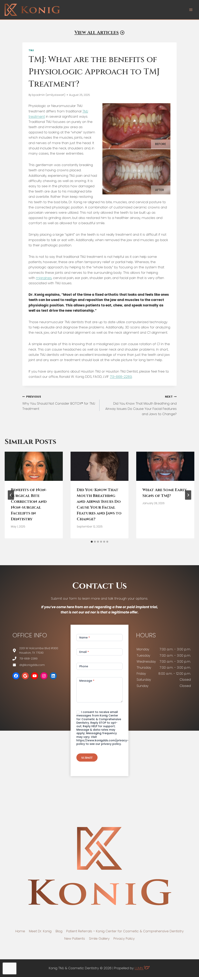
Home (20, 931)
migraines (44, 278)
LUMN (139, 968)
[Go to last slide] (11, 495)
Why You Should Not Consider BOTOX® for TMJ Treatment (58, 403)
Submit (87, 758)
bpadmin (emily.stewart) (48, 95)
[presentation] (34, 466)
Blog (59, 931)
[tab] (92, 542)
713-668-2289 (121, 376)
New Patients (74, 938)
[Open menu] (190, 10)
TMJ (31, 50)
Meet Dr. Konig (40, 931)
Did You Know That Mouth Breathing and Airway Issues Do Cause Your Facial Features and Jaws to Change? (141, 405)
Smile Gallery (99, 938)
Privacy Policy (124, 938)
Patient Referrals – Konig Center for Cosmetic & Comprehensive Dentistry (125, 931)
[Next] (188, 495)
